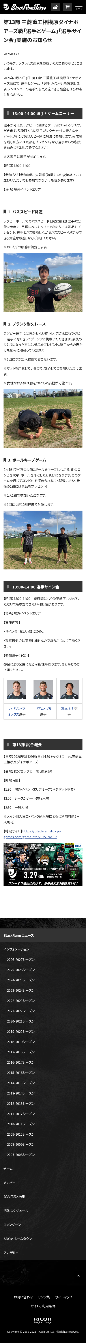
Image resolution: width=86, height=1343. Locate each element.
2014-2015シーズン (21, 1082)
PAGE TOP (78, 1275)
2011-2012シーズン (21, 1113)
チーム (8, 1168)
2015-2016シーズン (21, 1072)
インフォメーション (16, 949)
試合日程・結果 (14, 1196)
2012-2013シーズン (21, 1103)
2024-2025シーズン (21, 980)
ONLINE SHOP (67, 7)
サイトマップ (63, 1297)
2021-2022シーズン (21, 1011)
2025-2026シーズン (21, 969)
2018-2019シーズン (21, 1041)
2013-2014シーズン (21, 1093)
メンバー (10, 1182)
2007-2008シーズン (21, 1154)
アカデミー (11, 1252)
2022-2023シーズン (21, 1000)
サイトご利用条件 (43, 1306)
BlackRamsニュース (19, 935)
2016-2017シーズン (21, 1062)
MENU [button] (79, 9)
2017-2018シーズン (21, 1052)
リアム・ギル (43, 708)
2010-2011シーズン (21, 1124)
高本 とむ (67, 708)
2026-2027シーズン (21, 959)
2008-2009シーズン (21, 1144)
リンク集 (44, 1297)
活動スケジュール (16, 1210)
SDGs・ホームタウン (18, 1238)
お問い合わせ (23, 1297)
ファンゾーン (12, 1224)
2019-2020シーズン (21, 1031)
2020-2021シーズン (21, 1021)
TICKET (55, 7)
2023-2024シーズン (21, 990)
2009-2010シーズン (21, 1134)
